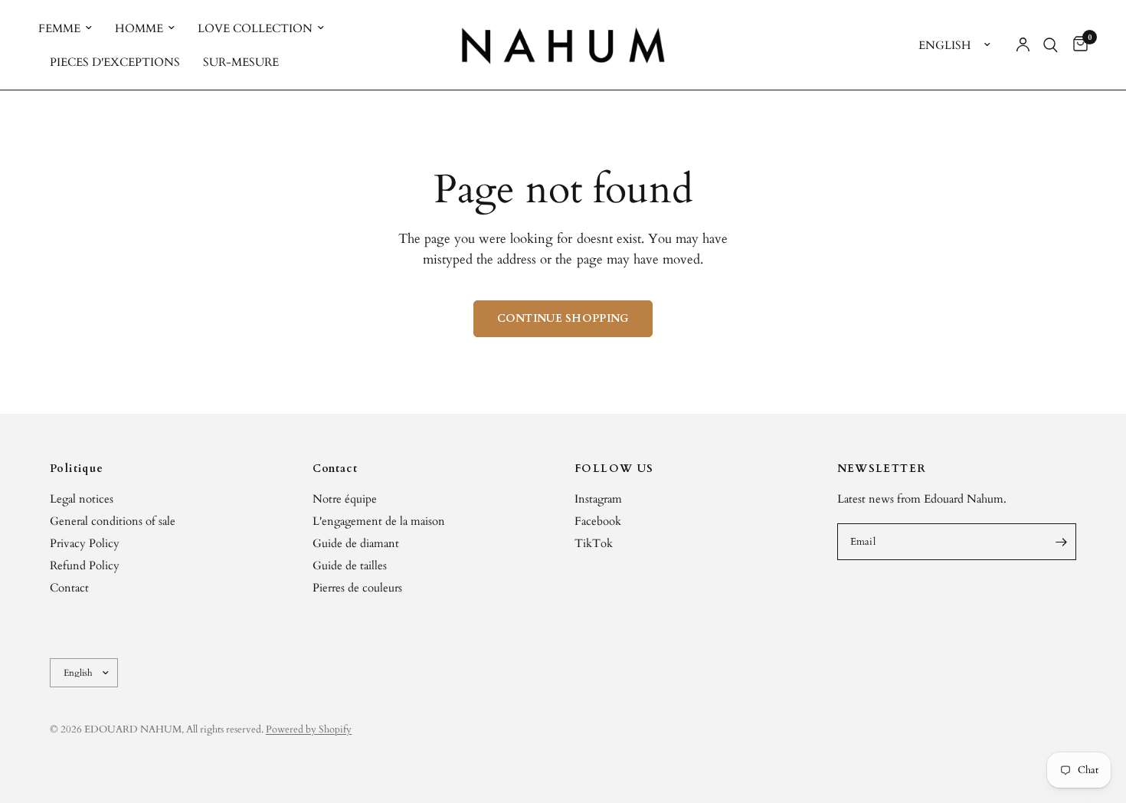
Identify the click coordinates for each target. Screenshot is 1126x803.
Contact (69, 587)
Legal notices (81, 498)
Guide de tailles (350, 565)
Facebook (597, 521)
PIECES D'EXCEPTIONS (115, 62)
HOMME (139, 28)
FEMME (59, 28)
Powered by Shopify (309, 729)
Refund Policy (84, 565)
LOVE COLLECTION (255, 28)
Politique (77, 469)
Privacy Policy (84, 543)
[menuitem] (70, 28)
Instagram (598, 498)
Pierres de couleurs (357, 587)
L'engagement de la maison (379, 521)
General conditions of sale (112, 521)
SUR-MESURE (241, 62)
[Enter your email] (1061, 541)
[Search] (1050, 45)
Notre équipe (345, 498)
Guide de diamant (356, 543)
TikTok (593, 543)
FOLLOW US (614, 469)
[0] (1076, 45)
